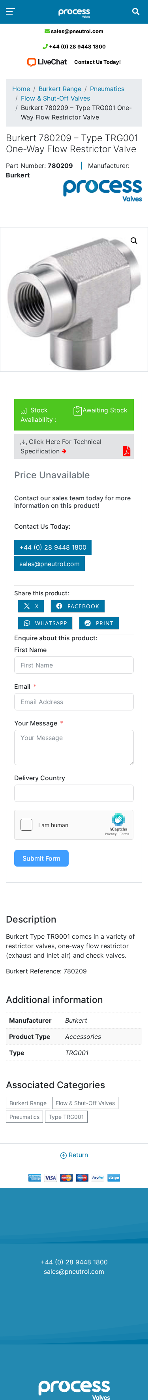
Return (77, 1155)
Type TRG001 (66, 1116)
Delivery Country (39, 778)
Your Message (35, 723)
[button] (134, 241)
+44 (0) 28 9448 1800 (77, 46)
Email (22, 686)
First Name (30, 650)
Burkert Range (60, 89)
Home (21, 89)
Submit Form (41, 858)
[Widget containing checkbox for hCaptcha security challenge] (73, 825)
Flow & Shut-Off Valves (55, 98)
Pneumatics (107, 89)
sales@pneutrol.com (76, 31)
